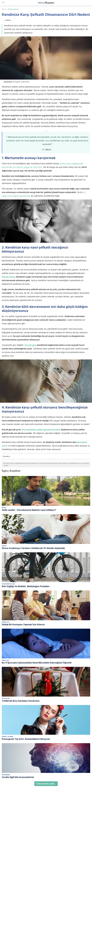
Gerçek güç (30, 345)
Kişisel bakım (8, 277)
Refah (4, 9)
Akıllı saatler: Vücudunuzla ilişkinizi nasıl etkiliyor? (29, 510)
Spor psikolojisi (8, 584)
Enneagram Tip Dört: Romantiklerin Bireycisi (26, 739)
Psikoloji (5, 622)
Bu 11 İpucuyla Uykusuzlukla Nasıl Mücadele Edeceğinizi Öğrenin (37, 662)
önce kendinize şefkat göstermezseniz (41, 429)
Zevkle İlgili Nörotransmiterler (18, 777)
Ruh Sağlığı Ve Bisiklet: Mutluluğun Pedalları (25, 586)
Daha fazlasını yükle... (46, 784)
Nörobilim (6, 775)
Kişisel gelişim (13, 9)
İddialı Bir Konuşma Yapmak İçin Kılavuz (23, 624)
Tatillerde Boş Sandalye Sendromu (20, 700)
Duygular (6, 698)
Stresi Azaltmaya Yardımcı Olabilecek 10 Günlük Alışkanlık (33, 548)
